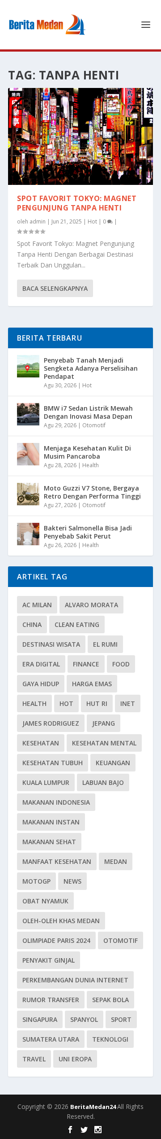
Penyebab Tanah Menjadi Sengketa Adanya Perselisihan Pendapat (91, 368)
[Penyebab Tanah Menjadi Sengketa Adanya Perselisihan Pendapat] (28, 366)
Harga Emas (92, 683)
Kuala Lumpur (45, 782)
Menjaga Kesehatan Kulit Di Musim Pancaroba (87, 452)
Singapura (39, 1019)
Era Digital (41, 664)
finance (86, 664)
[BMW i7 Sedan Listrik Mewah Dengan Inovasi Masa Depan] (28, 414)
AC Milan (37, 604)
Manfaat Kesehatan (56, 861)
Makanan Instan (51, 822)
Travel (34, 1059)
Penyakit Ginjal (48, 960)
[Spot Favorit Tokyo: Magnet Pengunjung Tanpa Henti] (80, 136)
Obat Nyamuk (45, 901)
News (72, 881)
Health (90, 465)
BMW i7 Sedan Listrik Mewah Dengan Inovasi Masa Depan (88, 412)
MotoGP (36, 881)
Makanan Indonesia (56, 802)
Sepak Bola (110, 999)
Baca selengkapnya (55, 288)
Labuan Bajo (103, 782)
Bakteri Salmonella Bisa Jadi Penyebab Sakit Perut (88, 532)
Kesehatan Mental (104, 743)
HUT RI (96, 703)
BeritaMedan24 (93, 1107)
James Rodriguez (50, 723)
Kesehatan (40, 743)
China (32, 624)
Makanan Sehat (49, 841)
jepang (103, 723)
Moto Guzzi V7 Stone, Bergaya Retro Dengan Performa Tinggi (92, 492)
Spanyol (84, 1019)
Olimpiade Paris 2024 (56, 940)
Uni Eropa (75, 1059)
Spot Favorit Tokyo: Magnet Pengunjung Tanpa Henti (76, 203)
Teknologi (110, 1039)
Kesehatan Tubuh (52, 762)
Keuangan (113, 762)
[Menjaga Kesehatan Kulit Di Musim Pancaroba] (28, 454)
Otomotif (94, 425)
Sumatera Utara (50, 1039)
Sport (121, 1019)
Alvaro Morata (91, 604)
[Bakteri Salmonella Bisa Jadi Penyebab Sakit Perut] (28, 534)
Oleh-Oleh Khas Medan (61, 920)
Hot (92, 221)
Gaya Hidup (40, 683)
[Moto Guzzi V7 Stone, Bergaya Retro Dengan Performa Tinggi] (28, 494)
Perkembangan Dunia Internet (75, 980)
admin (38, 221)
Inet (127, 703)
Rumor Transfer (50, 999)
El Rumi (105, 644)
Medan (115, 861)
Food (121, 664)
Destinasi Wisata (51, 644)
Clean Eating (77, 624)
